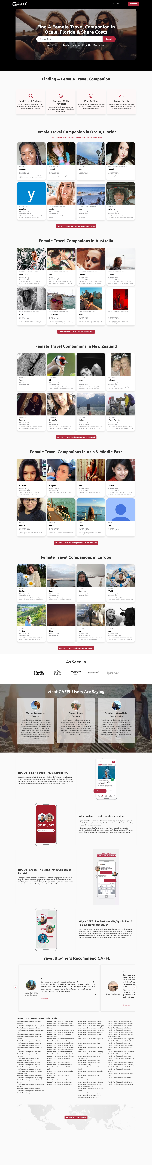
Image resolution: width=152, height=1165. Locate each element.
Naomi (111, 169)
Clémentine (53, 314)
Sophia (51, 591)
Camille (82, 275)
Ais (109, 631)
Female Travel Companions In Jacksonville (60, 1047)
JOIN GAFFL (133, 4)
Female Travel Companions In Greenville (90, 1080)
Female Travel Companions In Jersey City (30, 1045)
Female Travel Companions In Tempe (119, 1043)
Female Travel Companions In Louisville (120, 1045)
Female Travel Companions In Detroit (119, 1030)
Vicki (110, 591)
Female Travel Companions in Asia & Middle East (76, 451)
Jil (50, 380)
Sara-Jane (23, 275)
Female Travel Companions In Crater (119, 1054)
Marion (22, 631)
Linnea (111, 275)
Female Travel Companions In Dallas (28, 1062)
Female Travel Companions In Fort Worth (121, 1052)
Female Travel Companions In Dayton (120, 1067)
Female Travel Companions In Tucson (120, 1026)
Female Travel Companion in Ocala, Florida (76, 132)
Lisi (80, 631)
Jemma (22, 420)
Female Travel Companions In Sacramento (60, 1039)
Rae (50, 275)
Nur (109, 525)
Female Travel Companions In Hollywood (60, 1082)
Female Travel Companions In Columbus (60, 1021)
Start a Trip (116, 4)
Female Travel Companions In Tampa (28, 1088)
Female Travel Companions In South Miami (60, 1043)
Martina (22, 314)
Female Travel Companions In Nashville (59, 1080)
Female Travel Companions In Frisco (119, 1056)
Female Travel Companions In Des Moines (91, 1028)
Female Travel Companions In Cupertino (60, 1045)
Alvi (80, 486)
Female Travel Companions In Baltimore (60, 1049)
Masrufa (22, 486)
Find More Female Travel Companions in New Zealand (76, 437)
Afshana (111, 486)
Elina (51, 631)
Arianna (111, 209)
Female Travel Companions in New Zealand (76, 346)
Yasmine (22, 209)
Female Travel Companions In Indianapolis (30, 1091)
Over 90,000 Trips (90, 45)
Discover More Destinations (76, 1117)
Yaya (110, 314)
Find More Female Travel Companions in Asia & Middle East (76, 543)
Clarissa (22, 591)
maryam (52, 486)
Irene (81, 380)
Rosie (21, 380)
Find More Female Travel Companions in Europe (76, 648)
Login (124, 4)
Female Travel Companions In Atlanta (29, 1041)
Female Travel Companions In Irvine (58, 1062)
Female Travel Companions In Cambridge (91, 1052)
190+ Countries (65, 45)
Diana (81, 314)
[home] (19, 4)
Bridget (111, 380)
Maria (51, 209)
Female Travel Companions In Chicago (29, 1028)
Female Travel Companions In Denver (29, 1043)
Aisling (81, 420)
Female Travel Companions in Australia (76, 240)
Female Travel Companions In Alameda (90, 1021)
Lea (80, 209)
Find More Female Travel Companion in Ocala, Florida (76, 226)
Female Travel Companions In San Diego (30, 1078)
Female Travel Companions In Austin (28, 1065)
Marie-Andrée (114, 420)
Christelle (53, 420)
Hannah (52, 169)
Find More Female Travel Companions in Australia (76, 332)
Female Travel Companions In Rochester (120, 1032)
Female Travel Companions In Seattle (29, 1034)
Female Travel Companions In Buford (89, 1023)
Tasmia (22, 525)
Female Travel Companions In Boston (29, 1067)
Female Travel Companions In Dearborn (120, 1028)
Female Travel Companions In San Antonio (60, 1030)
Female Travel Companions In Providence (60, 1056)
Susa (81, 169)
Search (109, 39)
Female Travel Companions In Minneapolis (91, 1026)
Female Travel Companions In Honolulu (59, 1065)
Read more (44, 998)
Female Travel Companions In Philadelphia (60, 1032)
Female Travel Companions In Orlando (59, 1023)
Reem (51, 525)
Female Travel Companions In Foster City (121, 1065)
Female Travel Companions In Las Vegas (90, 1032)
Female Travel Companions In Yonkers (29, 1093)
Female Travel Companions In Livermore (60, 1041)
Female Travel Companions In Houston (29, 1075)
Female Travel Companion (65, 137)
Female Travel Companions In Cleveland (120, 1023)
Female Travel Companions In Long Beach (121, 1039)
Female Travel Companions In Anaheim (59, 1084)
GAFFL (53, 137)
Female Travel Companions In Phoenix (29, 1069)
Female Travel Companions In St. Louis (59, 1052)
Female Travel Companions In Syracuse (120, 1062)
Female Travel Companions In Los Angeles (30, 1026)
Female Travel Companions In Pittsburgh (60, 1054)
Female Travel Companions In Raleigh (89, 1054)
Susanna (82, 591)
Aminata (22, 169)
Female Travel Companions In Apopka (89, 1093)
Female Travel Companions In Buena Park (91, 1030)
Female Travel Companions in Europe (76, 557)
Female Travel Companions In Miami (89, 1060)
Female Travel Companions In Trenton (29, 1052)
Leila (81, 525)
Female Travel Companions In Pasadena (120, 1041)
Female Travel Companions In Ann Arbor (120, 1021)
